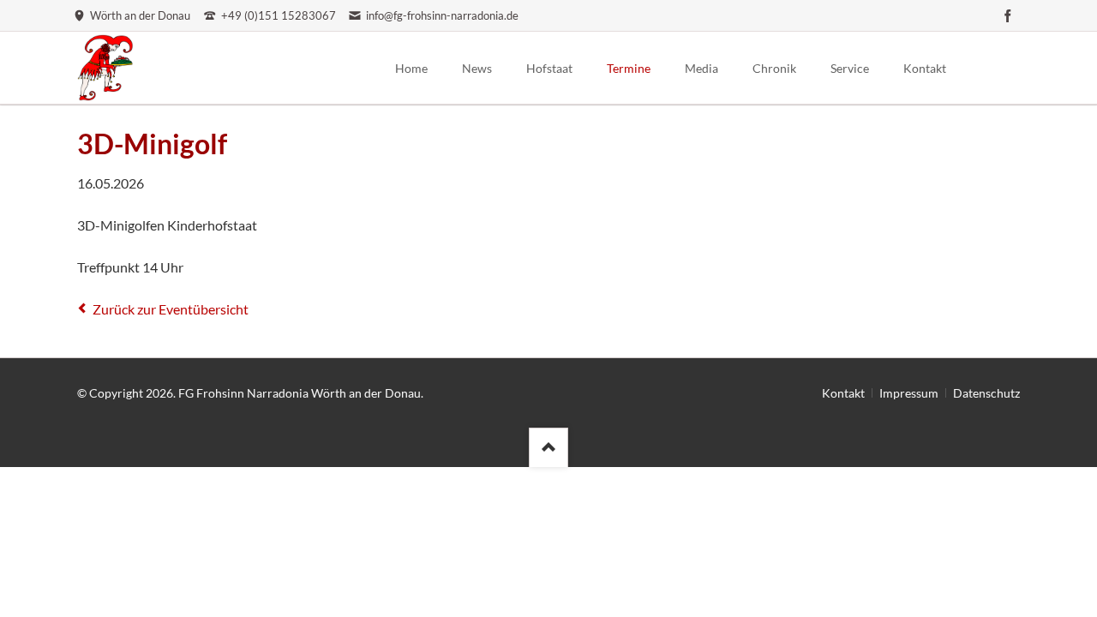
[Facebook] (1007, 15)
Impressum (908, 393)
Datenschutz (986, 393)
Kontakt (843, 393)
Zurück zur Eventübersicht (171, 309)
